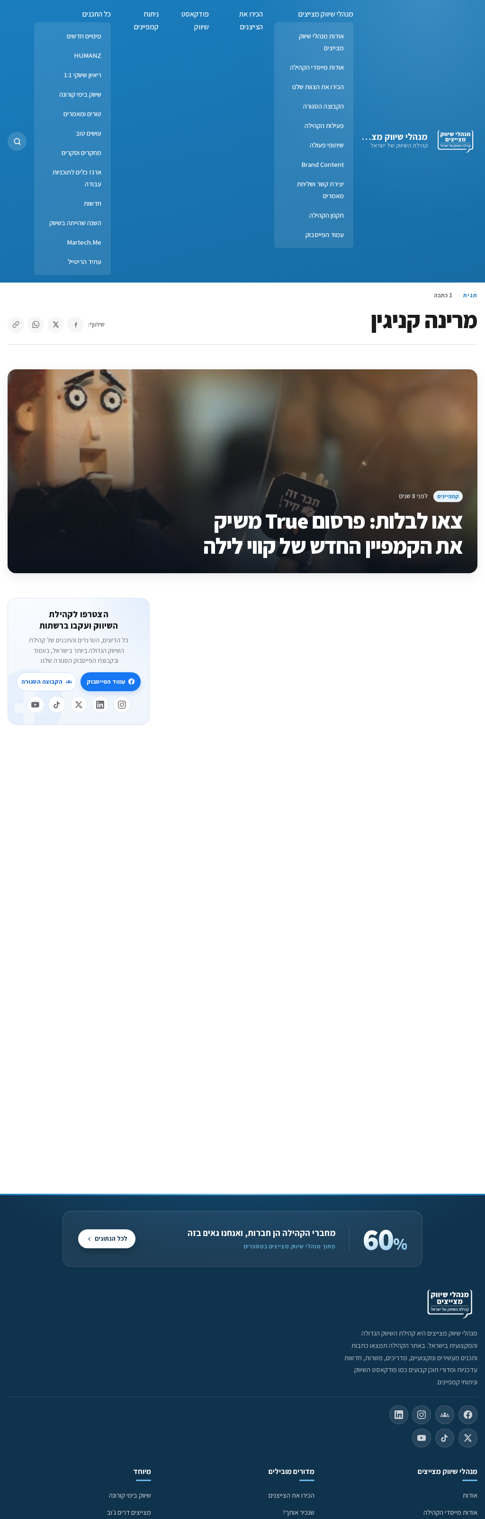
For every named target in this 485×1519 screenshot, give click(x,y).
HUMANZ (87, 55)
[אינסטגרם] (121, 704)
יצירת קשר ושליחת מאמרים (320, 189)
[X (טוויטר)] (467, 1437)
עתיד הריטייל (84, 261)
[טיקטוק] (56, 704)
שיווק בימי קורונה (80, 94)
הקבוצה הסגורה (323, 105)
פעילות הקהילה (324, 125)
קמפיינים (448, 496)
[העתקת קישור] (16, 325)
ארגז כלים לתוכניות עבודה (77, 177)
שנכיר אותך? (298, 1512)
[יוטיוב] (35, 704)
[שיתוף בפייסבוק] (75, 325)
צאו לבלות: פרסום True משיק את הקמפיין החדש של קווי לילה (333, 533)
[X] (78, 704)
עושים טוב (88, 132)
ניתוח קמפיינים (146, 20)
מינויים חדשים (84, 35)
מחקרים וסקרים (81, 152)
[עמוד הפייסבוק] (467, 1414)
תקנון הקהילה (326, 215)
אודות (470, 1495)
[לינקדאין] (100, 704)
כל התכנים (96, 14)
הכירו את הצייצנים (251, 20)
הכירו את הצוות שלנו (318, 86)
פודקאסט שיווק (195, 20)
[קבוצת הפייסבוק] (444, 1414)
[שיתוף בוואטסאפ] (35, 325)
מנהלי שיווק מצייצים (390, 136)
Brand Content (322, 164)
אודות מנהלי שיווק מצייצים (321, 41)
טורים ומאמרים (82, 113)
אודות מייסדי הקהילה (317, 67)
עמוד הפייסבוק (324, 234)
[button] (17, 141)
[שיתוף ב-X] (55, 325)
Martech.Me (84, 242)
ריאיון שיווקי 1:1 (82, 74)
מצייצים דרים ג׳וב (129, 1512)
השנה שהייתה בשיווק (75, 222)
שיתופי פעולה (327, 144)
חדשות (92, 203)
